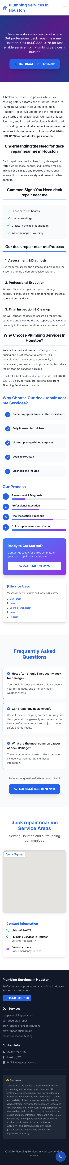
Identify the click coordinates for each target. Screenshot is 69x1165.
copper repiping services (18, 1015)
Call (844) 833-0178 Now (37, 789)
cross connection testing (18, 1036)
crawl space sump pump (17, 1030)
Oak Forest (15, 598)
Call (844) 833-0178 (36, 566)
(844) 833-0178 (21, 930)
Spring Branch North (20, 607)
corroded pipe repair (15, 1020)
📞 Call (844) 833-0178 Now (35, 64)
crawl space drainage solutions (21, 1025)
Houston (14, 603)
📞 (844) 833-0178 (17, 998)
